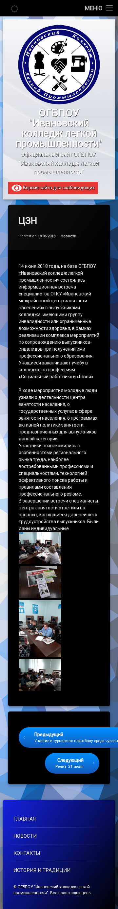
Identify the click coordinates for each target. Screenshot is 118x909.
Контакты (26, 853)
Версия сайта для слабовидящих (58, 187)
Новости (68, 236)
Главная (24, 819)
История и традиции (41, 870)
